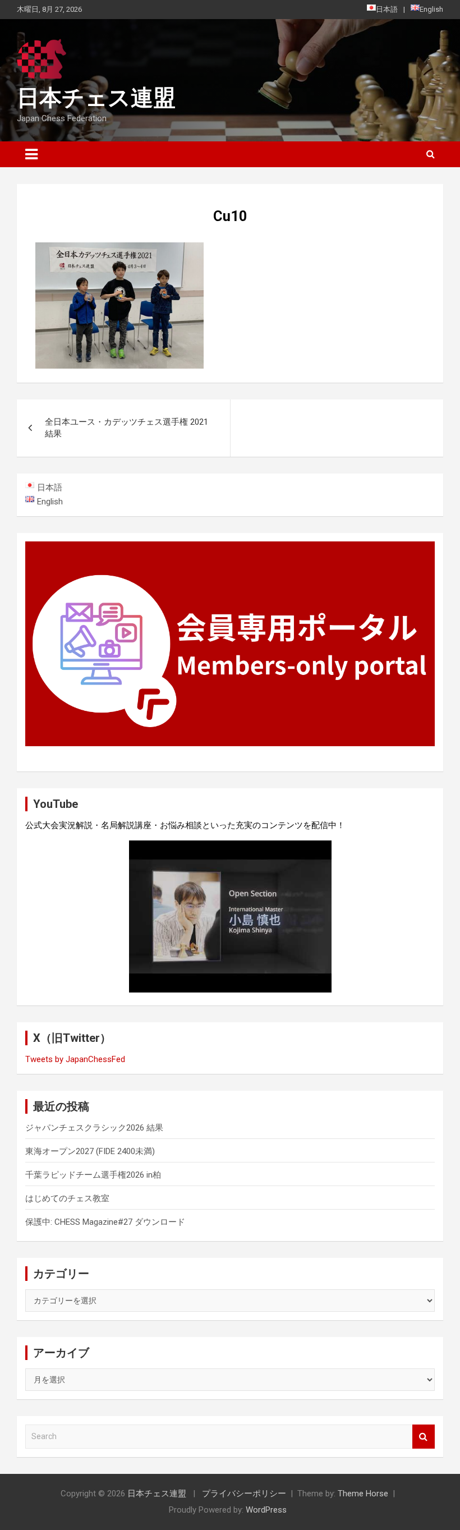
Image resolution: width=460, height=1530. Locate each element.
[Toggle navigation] (31, 154)
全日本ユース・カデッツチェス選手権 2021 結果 (126, 428)
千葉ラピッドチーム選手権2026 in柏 (93, 1175)
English (431, 9)
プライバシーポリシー (244, 1493)
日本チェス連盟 (96, 98)
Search (423, 1437)
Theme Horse (363, 1493)
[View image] (119, 250)
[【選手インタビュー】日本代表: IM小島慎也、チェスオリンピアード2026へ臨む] (230, 916)
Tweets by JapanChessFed (75, 1059)
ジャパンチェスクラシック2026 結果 (94, 1128)
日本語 (387, 9)
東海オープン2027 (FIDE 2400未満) (90, 1151)
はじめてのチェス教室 (67, 1198)
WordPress (266, 1510)
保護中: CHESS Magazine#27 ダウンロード (105, 1222)
